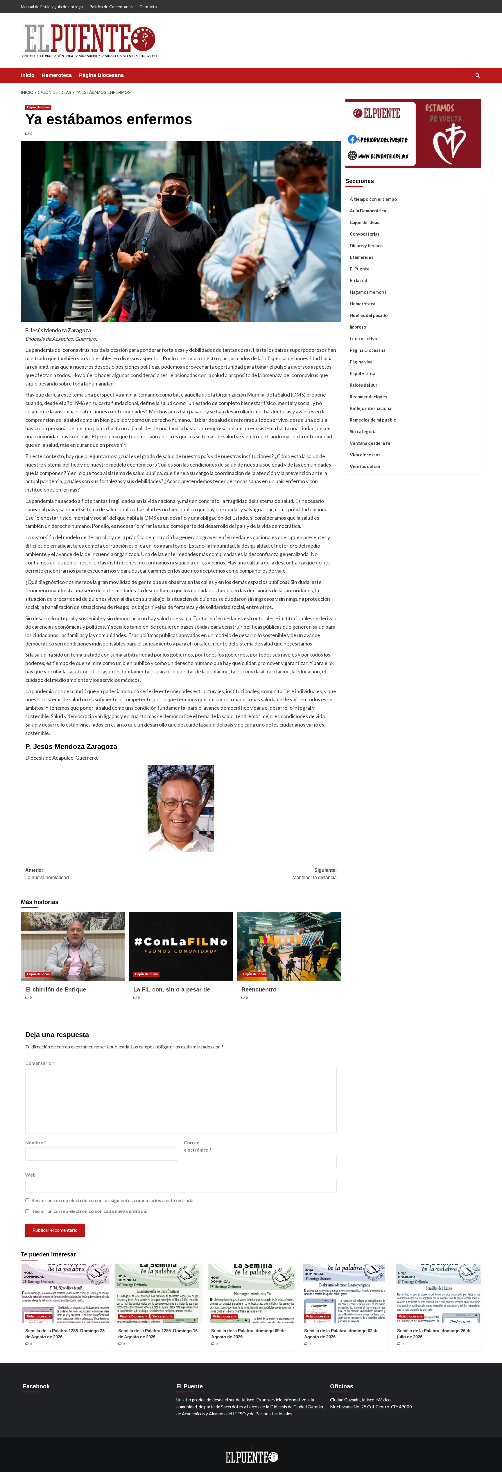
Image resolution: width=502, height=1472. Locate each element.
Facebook (36, 1386)
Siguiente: (315, 874)
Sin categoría (363, 431)
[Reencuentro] (289, 946)
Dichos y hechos (366, 245)
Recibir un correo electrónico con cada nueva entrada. (89, 1211)
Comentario (39, 1063)
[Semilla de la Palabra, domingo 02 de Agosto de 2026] (344, 1293)
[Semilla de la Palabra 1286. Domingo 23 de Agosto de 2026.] (65, 1293)
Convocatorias (364, 233)
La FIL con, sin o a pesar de (171, 989)
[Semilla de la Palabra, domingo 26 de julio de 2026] (437, 1293)
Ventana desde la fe (370, 442)
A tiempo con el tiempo (373, 198)
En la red (358, 280)
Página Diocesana (101, 75)
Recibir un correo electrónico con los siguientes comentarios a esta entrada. (113, 1200)
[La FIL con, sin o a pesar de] (181, 946)
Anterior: (47, 874)
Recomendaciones (368, 396)
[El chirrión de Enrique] (73, 946)
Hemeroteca (57, 75)
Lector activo (363, 338)
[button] (477, 75)
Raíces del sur (363, 384)
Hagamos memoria (368, 291)
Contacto (148, 6)
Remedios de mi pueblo (373, 419)
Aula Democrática (368, 210)
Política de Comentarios (111, 6)
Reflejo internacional (371, 407)
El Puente (360, 268)
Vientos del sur (365, 466)
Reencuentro (259, 989)
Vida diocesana (365, 454)
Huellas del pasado (369, 315)
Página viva (361, 361)
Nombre (35, 1142)
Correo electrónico (197, 1146)
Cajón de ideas (38, 107)
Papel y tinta (362, 373)
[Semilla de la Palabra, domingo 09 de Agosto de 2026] (251, 1293)
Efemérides (361, 256)
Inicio (28, 75)
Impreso (358, 326)
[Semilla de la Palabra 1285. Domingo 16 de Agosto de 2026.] (158, 1293)
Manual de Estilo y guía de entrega (52, 6)
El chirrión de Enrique (55, 989)
